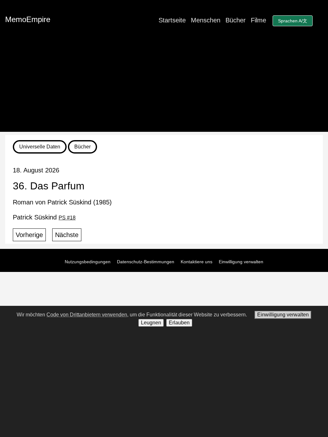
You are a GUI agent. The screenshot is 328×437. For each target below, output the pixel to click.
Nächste (66, 234)
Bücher (236, 20)
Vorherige (29, 234)
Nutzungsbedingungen (88, 261)
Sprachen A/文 (292, 20)
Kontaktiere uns (196, 261)
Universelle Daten (39, 146)
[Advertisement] (164, 87)
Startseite (172, 20)
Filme (258, 20)
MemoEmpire (27, 19)
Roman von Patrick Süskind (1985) (62, 202)
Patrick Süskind (44, 217)
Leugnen (151, 322)
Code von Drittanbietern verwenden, (87, 314)
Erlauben (179, 322)
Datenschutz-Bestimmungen (145, 261)
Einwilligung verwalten (241, 261)
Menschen (205, 20)
